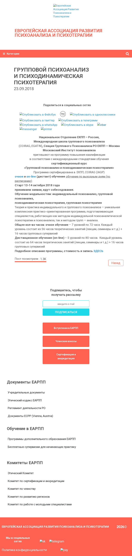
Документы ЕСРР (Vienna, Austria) (30, 416)
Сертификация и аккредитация (66, 356)
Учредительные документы (26, 392)
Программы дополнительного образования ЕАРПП (42, 439)
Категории (13, 53)
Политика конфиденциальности (24, 550)
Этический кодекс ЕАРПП (25, 400)
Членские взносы (66, 341)
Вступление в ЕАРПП (66, 328)
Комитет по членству (22, 488)
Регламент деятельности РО (27, 408)
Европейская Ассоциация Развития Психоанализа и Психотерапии (58, 33)
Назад (115, 263)
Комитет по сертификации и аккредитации (36, 481)
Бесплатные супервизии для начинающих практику (42, 447)
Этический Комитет (21, 473)
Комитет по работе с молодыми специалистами (40, 504)
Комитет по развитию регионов (29, 496)
